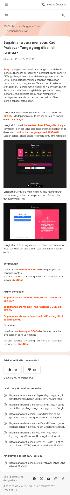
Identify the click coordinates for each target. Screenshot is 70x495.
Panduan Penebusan (17, 31)
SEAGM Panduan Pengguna (19, 26)
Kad (39, 26)
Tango (7, 69)
